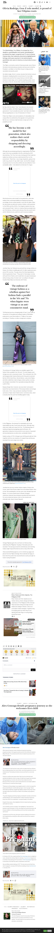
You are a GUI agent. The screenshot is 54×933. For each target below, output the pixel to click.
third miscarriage (27, 859)
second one (28, 858)
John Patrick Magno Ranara (28, 711)
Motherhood (32, 703)
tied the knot (33, 866)
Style (14, 6)
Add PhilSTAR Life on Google (26, 17)
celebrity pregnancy (13, 906)
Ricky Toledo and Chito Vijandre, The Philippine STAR (28, 14)
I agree (45, 931)
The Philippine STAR (26, 562)
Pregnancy (15, 908)
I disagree (49, 930)
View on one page (29, 502)
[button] (49, 2)
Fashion (19, 6)
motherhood (31, 906)
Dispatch (25, 6)
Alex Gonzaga (6, 747)
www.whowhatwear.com (8, 366)
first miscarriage (24, 856)
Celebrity (30, 6)
